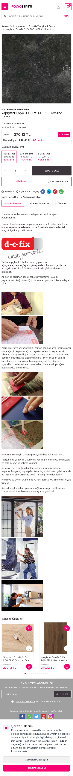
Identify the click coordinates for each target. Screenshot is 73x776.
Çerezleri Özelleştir (36, 759)
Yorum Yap (22, 127)
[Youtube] (43, 717)
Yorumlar (62, 203)
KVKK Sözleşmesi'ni (25, 701)
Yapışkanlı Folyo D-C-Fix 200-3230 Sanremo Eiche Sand (16, 659)
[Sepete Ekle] (29, 667)
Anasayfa (6, 26)
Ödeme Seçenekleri (40, 203)
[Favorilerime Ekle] (29, 648)
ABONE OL (62, 694)
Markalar (20, 26)
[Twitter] (36, 717)
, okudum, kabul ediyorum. (39, 701)
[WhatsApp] (29, 717)
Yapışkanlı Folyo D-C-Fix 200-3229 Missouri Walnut (54, 659)
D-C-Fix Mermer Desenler (15, 109)
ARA (66, 16)
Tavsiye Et (10, 191)
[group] (36, 68)
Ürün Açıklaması (12, 203)
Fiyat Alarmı (25, 191)
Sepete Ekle (52, 170)
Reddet (63, 741)
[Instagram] (51, 717)
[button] (6, 68)
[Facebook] (22, 717)
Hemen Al (21, 181)
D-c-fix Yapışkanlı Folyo (42, 26)
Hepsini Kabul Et (36, 767)
